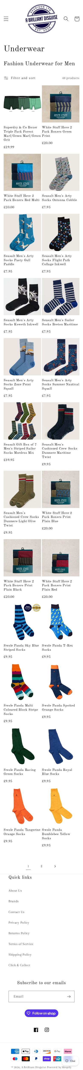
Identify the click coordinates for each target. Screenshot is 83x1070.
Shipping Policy (20, 954)
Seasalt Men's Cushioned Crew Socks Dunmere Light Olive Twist (21, 519)
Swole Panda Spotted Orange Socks (58, 708)
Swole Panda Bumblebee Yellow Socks (56, 834)
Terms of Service (21, 944)
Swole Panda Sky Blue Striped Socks (21, 648)
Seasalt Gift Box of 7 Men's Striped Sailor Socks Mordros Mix (20, 449)
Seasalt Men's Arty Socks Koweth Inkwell (21, 322)
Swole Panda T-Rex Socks (57, 648)
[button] (6, 19)
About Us (15, 890)
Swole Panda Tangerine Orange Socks (22, 832)
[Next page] (54, 866)
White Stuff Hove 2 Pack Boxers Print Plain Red (57, 585)
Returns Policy (19, 933)
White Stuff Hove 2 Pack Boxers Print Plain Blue (57, 517)
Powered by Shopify (59, 1067)
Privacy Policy (19, 922)
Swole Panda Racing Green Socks (20, 772)
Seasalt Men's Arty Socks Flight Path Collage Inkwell (57, 260)
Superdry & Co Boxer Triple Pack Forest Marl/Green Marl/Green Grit (22, 134)
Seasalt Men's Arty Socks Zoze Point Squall (19, 384)
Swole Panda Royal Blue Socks (57, 772)
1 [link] (28, 866)
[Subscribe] (68, 996)
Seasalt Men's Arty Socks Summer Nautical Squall (60, 384)
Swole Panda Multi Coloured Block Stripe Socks (21, 710)
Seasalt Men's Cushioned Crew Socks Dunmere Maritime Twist (59, 451)
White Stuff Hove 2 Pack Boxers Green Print (57, 131)
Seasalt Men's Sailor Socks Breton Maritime (60, 322)
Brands (14, 901)
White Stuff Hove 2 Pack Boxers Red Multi (21, 198)
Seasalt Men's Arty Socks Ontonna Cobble (59, 198)
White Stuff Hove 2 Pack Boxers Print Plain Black (19, 585)
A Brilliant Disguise (33, 1067)
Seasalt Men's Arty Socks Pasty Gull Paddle (19, 260)
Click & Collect (19, 965)
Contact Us (16, 912)
